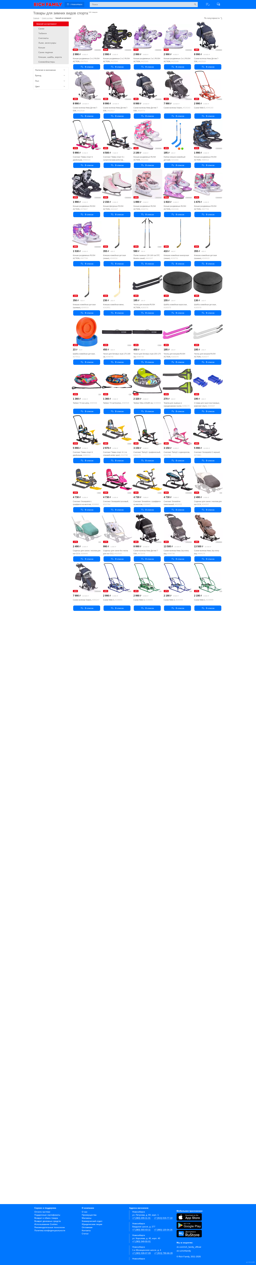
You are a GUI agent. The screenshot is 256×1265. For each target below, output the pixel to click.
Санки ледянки (45, 52)
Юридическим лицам (92, 1224)
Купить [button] (86, 67)
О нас (84, 1212)
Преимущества (89, 1215)
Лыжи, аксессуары (47, 43)
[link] (48, 4)
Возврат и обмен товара (46, 1218)
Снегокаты (43, 38)
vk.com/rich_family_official (189, 1247)
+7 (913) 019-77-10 (163, 1218)
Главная (36, 18)
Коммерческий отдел (92, 1221)
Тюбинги (42, 33)
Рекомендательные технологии (49, 1227)
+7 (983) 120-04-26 (163, 1230)
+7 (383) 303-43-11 (141, 1230)
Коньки (41, 47)
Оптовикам (87, 1227)
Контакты (86, 1230)
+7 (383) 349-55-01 (141, 1241)
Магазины (86, 1218)
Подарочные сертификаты (47, 1215)
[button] (207, 4)
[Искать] (195, 4)
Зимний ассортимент (46, 24)
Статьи (85, 1233)
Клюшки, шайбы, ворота (50, 57)
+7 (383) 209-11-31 (141, 1218)
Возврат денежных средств (47, 1221)
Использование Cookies (45, 1224)
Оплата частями (42, 1212)
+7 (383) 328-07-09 (141, 1253)
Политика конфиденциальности (49, 1230)
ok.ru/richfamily (184, 1251)
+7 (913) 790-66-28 (163, 1253)
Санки (41, 28)
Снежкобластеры (46, 62)
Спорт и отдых (47, 18)
